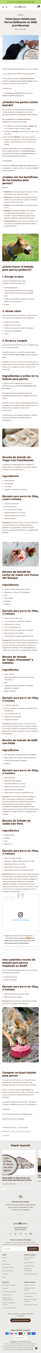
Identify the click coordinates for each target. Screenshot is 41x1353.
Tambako (20, 1119)
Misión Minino (7, 1295)
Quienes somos (29, 1285)
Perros (4, 1257)
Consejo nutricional (9, 1291)
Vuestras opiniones (30, 1305)
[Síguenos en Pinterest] (25, 1234)
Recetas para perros (24, 1131)
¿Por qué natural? (8, 1267)
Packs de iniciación (30, 1274)
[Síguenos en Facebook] (10, 1234)
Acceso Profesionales (9, 1308)
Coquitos (15, 688)
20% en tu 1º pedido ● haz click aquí (20, 2)
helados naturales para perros (13, 95)
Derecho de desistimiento (20, 1320)
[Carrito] (38, 7)
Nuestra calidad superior (29, 1289)
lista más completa (28, 403)
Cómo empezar (7, 1271)
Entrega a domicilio (9, 1285)
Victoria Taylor (19, 946)
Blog (4, 1277)
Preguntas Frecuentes (28, 1270)
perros (13, 1131)
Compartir (6, 1135)
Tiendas (5, 1288)
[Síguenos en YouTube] (31, 1234)
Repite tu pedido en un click (9, 1304)
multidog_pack (26, 1114)
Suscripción (6, 1264)
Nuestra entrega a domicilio (30, 1300)
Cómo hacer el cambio (29, 1258)
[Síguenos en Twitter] (15, 1234)
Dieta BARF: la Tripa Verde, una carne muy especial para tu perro (17, 1179)
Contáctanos (28, 1296)
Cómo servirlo (29, 1262)
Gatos (4, 1261)
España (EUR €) (20, 1337)
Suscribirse (33, 1249)
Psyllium (28, 621)
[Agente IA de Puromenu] (36, 1348)
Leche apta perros (10, 287)
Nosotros (5, 1274)
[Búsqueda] (6, 7)
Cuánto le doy (29, 1266)
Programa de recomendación (7, 1299)
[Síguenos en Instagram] (20, 1234)
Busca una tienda (30, 1293)
